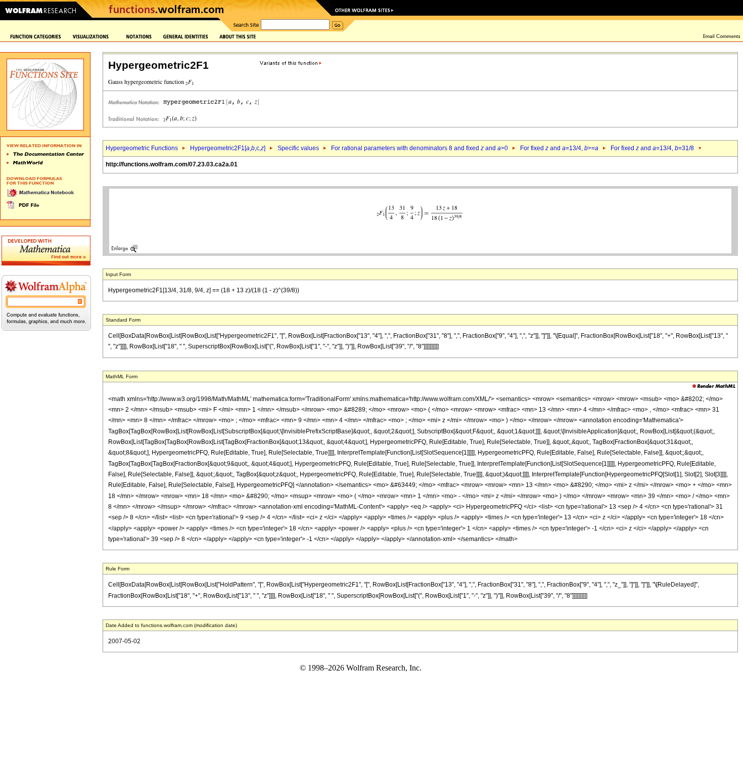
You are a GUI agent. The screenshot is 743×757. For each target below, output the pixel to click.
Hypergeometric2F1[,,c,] (227, 148)
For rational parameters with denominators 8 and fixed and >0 (419, 148)
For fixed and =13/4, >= (559, 148)
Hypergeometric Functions (142, 148)
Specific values (298, 148)
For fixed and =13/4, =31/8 (652, 148)
